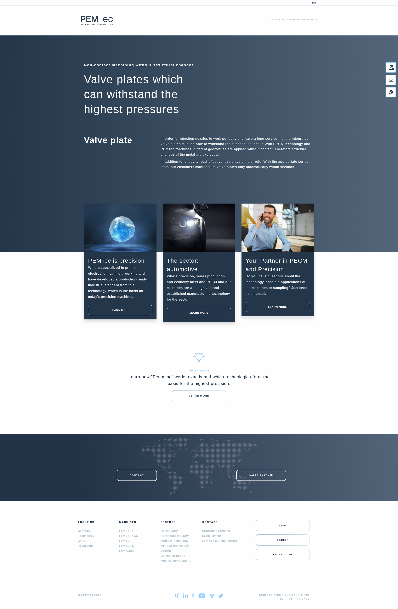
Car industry (169, 531)
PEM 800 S (126, 545)
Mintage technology (175, 545)
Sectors (168, 522)
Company (84, 531)
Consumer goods (173, 555)
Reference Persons (216, 531)
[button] (314, 2)
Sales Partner (261, 475)
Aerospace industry (175, 535)
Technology (86, 535)
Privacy (303, 598)
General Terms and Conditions (284, 595)
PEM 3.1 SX (126, 531)
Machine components (176, 560)
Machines (127, 522)
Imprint (286, 598)
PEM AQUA (126, 550)
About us (86, 522)
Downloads (85, 545)
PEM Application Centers (219, 540)
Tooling (166, 550)
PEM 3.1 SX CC (128, 535)
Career (83, 540)
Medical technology (174, 540)
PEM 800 (125, 540)
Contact (137, 475)
